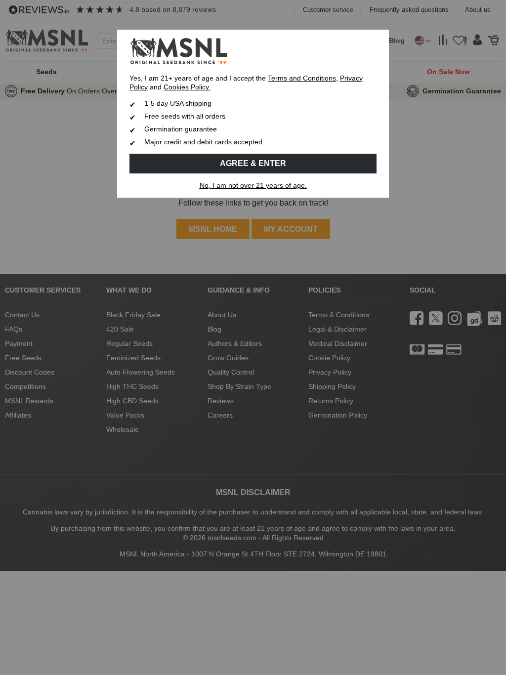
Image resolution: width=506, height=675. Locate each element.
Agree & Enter (253, 163)
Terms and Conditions (302, 78)
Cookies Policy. (187, 87)
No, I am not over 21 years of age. (253, 185)
